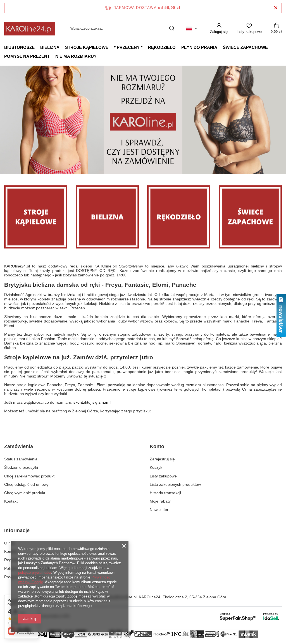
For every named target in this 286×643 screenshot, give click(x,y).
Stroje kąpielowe (86, 47)
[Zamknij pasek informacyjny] (275, 8)
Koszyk (156, 467)
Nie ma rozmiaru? (75, 56)
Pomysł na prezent (27, 56)
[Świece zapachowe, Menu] (270, 47)
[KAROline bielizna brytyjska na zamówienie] (143, 120)
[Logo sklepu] (29, 28)
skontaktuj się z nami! (92, 402)
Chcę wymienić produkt (24, 493)
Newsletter (159, 509)
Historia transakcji (165, 493)
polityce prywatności (34, 572)
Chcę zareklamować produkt (29, 476)
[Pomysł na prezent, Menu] (52, 56)
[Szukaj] (171, 28)
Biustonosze (19, 47)
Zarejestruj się (162, 459)
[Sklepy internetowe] (250, 616)
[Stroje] (35, 216)
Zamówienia (18, 446)
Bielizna (49, 47)
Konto (157, 446)
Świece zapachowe (245, 47)
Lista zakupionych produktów (175, 484)
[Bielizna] (107, 216)
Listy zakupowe (163, 476)
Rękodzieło (162, 47)
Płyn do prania (199, 47)
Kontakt (11, 501)
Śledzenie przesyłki (21, 467)
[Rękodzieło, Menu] (178, 47)
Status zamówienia (20, 459)
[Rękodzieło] (178, 216)
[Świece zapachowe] (250, 216)
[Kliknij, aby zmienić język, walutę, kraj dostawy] (191, 28)
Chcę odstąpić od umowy (26, 484)
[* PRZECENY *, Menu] (145, 47)
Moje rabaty (160, 501)
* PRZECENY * (128, 47)
